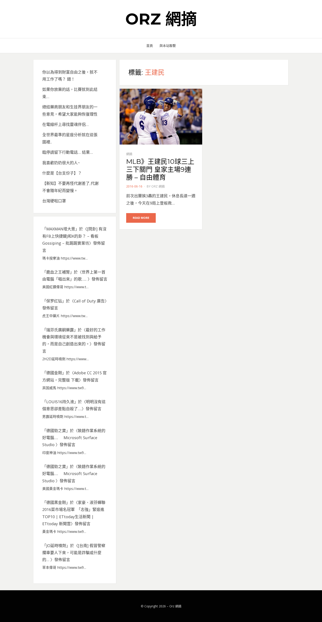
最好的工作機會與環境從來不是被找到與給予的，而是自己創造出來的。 (73, 337)
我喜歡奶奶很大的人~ (61, 162)
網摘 (129, 154)
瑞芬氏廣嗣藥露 (60, 329)
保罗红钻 (54, 301)
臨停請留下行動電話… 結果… (67, 152)
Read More (141, 218)
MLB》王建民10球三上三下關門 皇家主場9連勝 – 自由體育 (160, 169)
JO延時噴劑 (56, 545)
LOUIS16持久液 (60, 401)
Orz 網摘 (161, 18)
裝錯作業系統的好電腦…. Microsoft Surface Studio (73, 437)
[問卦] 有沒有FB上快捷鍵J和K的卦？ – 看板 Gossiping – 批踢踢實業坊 (74, 236)
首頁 (149, 45)
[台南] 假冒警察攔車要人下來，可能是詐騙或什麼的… (73, 552)
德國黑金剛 (56, 502)
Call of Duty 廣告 (89, 301)
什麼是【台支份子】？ (62, 173)
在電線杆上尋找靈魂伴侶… (65, 124)
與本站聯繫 (167, 45)
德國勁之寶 (56, 430)
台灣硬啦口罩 (54, 200)
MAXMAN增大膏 (60, 228)
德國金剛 (54, 372)
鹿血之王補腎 (58, 272)
